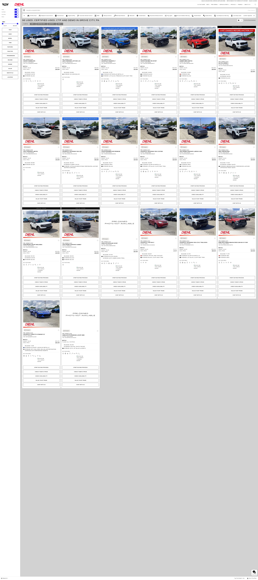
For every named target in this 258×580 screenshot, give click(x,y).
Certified (3, 11)
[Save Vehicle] (59, 57)
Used (3, 9)
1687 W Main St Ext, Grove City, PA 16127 (237, 0)
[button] (255, 4)
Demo (3, 16)
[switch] (10, 9)
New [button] (208, 5)
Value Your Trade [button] (41, 107)
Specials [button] (233, 5)
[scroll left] (24, 15)
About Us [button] (247, 5)
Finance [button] (240, 5)
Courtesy (4, 14)
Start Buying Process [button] (41, 94)
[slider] (2, 23)
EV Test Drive (201, 4)
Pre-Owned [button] (214, 5)
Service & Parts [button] (224, 5)
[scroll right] (254, 15)
